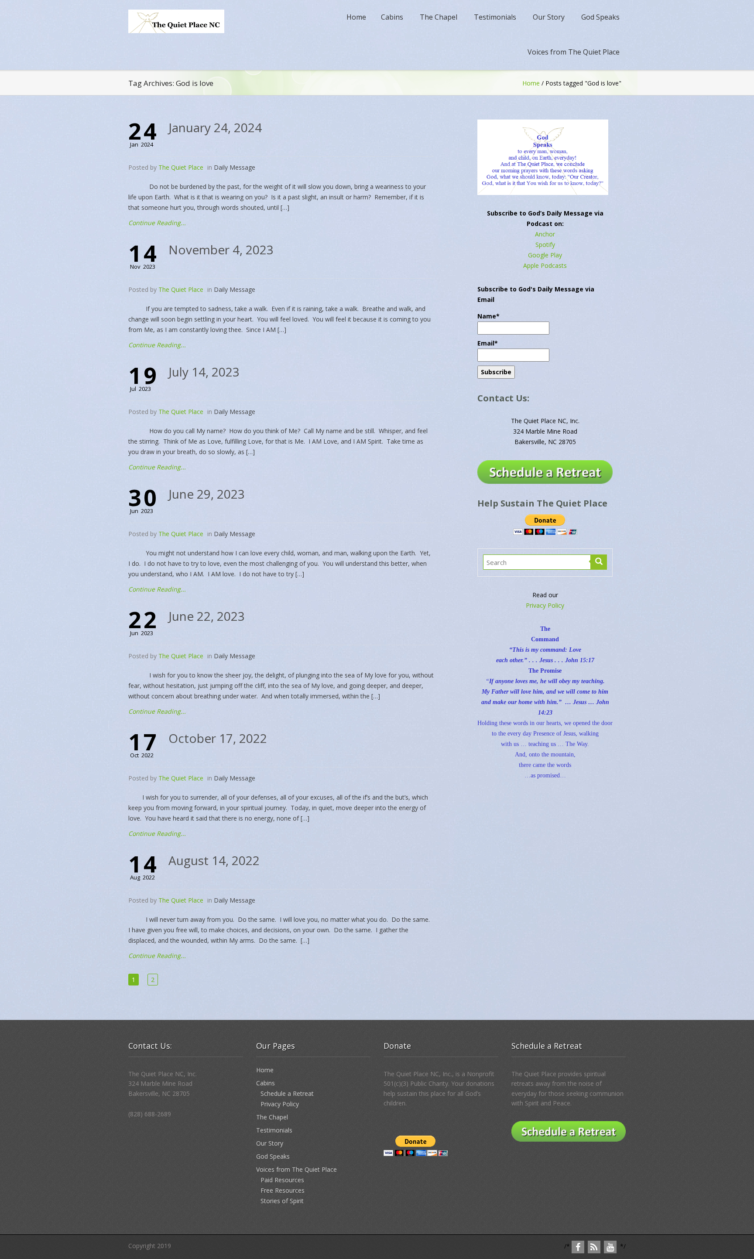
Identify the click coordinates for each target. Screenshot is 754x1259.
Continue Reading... (157, 223)
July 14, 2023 (204, 371)
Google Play (545, 255)
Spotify (545, 244)
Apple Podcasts (545, 265)
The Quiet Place (180, 167)
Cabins (392, 17)
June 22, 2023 (206, 616)
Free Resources (282, 1190)
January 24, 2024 (215, 127)
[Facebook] (578, 1247)
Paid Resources (282, 1180)
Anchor (545, 234)
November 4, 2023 (221, 249)
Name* (488, 316)
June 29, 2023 (206, 494)
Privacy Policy (545, 605)
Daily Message (234, 167)
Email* (487, 343)
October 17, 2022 (217, 738)
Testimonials (495, 17)
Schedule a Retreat (287, 1093)
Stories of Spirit (282, 1201)
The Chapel (438, 17)
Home (356, 17)
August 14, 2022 (214, 860)
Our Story (549, 17)
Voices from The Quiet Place (574, 52)
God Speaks (600, 17)
